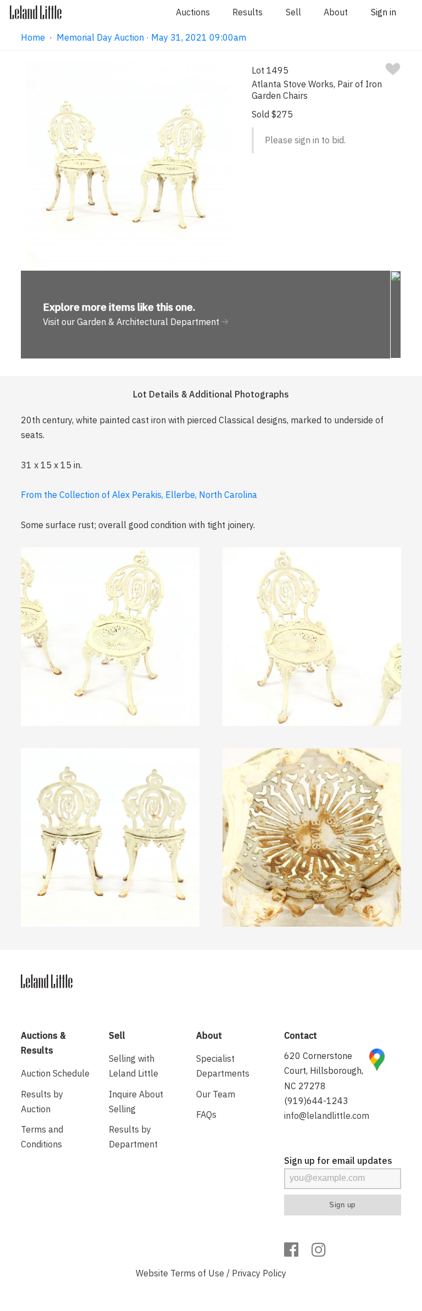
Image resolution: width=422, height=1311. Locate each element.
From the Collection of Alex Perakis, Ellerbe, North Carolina (139, 494)
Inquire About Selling (136, 1101)
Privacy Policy (259, 1273)
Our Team (215, 1094)
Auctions (193, 12)
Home (33, 37)
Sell (293, 12)
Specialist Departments (222, 1066)
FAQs (206, 1114)
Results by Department (133, 1137)
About (336, 12)
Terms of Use (197, 1273)
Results (247, 12)
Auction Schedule (55, 1073)
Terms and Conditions (42, 1137)
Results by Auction (42, 1101)
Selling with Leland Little (133, 1066)
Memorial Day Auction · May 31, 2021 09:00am (151, 37)
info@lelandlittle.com (326, 1115)
